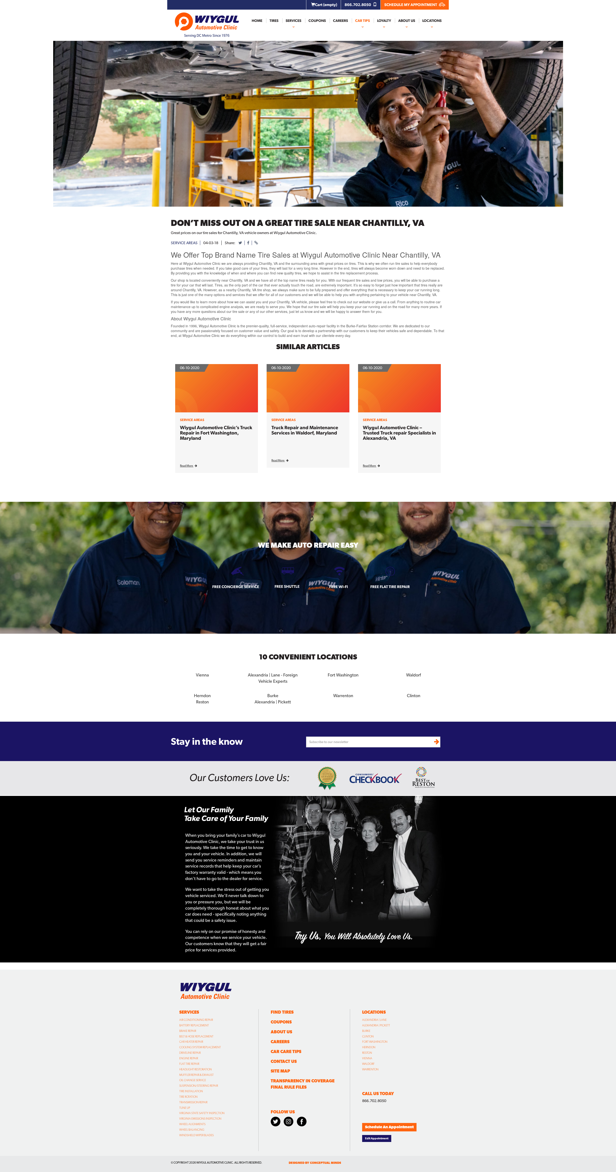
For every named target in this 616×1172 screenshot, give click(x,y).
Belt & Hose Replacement (196, 1036)
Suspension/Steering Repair (198, 1085)
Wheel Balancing (191, 1129)
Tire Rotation (188, 1096)
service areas (184, 243)
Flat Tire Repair (189, 1064)
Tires (274, 21)
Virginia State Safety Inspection (202, 1113)
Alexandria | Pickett (376, 1025)
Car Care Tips (286, 1051)
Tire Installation (191, 1091)
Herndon (368, 1047)
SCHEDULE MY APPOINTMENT (411, 4)
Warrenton (370, 1069)
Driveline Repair (190, 1052)
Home (257, 21)
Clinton (368, 1036)
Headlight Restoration (195, 1069)
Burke (366, 1031)
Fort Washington (374, 1041)
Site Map (280, 1070)
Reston (367, 1052)
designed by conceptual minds (315, 1163)
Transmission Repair (193, 1102)
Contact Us (284, 1061)
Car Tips (362, 21)
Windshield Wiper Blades (196, 1135)
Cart (326, 4)
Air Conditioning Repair (196, 1020)
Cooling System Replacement (200, 1047)
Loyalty (384, 21)
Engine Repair (188, 1058)
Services (293, 21)
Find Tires (282, 1012)
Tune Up (184, 1108)
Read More (186, 465)
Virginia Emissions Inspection (200, 1118)
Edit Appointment (376, 1138)
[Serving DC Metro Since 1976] (207, 19)
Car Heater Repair (191, 1041)
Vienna (367, 1058)
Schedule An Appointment (389, 1127)
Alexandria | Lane (374, 1020)
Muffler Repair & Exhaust (196, 1075)
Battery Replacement (194, 1025)
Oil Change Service (192, 1080)
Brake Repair (187, 1031)
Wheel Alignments (192, 1124)
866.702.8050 (358, 4)
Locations (432, 21)
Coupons (317, 21)
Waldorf (368, 1064)
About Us (406, 21)
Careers (340, 21)
